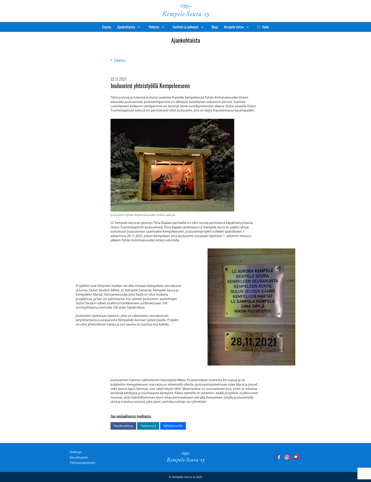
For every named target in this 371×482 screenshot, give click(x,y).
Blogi (215, 26)
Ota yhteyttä (79, 457)
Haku (265, 26)
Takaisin (119, 60)
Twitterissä (148, 426)
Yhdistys (153, 26)
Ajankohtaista (126, 26)
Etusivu (106, 26)
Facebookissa (123, 426)
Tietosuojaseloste (82, 463)
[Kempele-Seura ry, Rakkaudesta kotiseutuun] (185, 16)
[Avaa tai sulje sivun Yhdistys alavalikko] (163, 27)
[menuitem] (106, 27)
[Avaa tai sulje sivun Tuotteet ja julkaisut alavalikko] (202, 27)
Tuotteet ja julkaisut (185, 26)
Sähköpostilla (173, 426)
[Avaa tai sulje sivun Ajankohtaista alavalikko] (139, 27)
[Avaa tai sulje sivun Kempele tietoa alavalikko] (247, 27)
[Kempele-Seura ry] (185, 462)
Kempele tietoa (234, 26)
